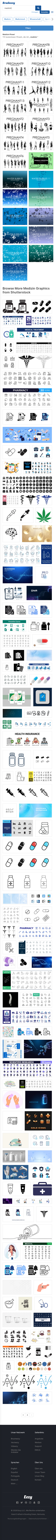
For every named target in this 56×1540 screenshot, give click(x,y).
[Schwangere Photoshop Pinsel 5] (41, 142)
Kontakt (38, 1480)
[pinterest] (26, 1502)
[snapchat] (34, 1502)
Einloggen (35, 12)
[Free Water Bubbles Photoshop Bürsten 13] (41, 197)
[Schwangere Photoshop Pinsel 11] (15, 86)
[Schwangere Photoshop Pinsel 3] (41, 123)
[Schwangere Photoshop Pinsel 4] (15, 142)
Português (15, 1476)
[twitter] (21, 1502)
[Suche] (38, 8)
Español (14, 1472)
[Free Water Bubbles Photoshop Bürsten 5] (41, 253)
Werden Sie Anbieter (16, 1451)
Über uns (39, 1468)
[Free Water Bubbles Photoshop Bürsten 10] (41, 216)
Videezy (14, 1446)
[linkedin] (39, 1502)
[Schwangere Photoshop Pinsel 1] (41, 105)
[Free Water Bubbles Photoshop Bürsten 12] (15, 197)
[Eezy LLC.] (28, 1497)
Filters (28, 28)
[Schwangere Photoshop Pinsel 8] (41, 49)
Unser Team (40, 1472)
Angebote (39, 1439)
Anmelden (44, 12)
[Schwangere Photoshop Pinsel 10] (41, 68)
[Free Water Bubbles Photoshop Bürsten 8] (15, 216)
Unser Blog (39, 1476)
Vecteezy (15, 1442)
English (14, 1468)
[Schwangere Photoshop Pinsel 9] (15, 68)
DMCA (37, 1450)
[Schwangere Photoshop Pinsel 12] (41, 86)
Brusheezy (15, 1439)
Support (38, 1446)
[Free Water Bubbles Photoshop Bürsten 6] (15, 272)
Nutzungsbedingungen (17, 1519)
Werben (38, 1442)
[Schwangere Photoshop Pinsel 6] (15, 160)
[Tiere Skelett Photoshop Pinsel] (41, 160)
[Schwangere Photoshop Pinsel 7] (15, 49)
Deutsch (14, 1480)
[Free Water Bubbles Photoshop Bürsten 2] (15, 235)
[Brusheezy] (9, 3)
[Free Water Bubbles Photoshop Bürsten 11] (41, 179)
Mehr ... (14, 1483)
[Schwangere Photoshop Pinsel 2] (15, 123)
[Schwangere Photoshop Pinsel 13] (15, 105)
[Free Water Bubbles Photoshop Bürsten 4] (15, 253)
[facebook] (17, 1502)
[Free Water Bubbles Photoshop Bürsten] (15, 179)
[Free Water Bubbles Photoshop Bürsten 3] (41, 235)
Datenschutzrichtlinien (38, 1519)
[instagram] (30, 1502)
